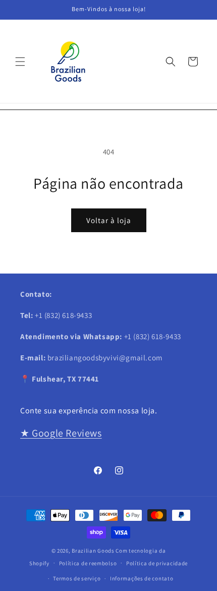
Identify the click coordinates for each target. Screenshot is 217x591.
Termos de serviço (76, 578)
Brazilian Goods (93, 550)
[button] (20, 61)
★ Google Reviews (61, 433)
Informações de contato (141, 578)
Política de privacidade (157, 563)
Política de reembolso (88, 563)
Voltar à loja (108, 220)
